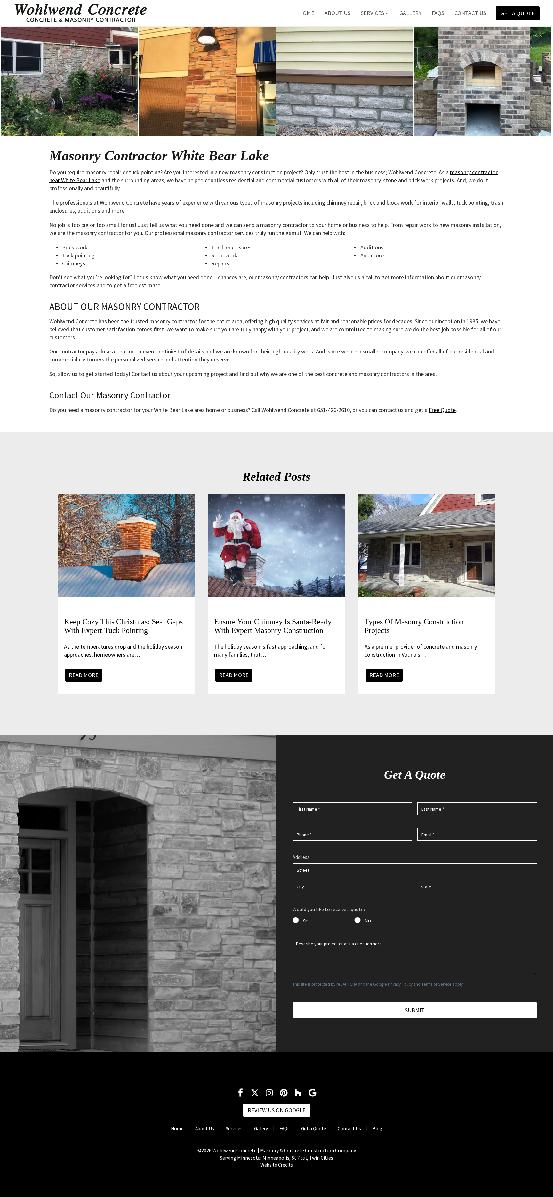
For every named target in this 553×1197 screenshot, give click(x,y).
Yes (306, 920)
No (368, 920)
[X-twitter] (255, 1093)
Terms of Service (436, 984)
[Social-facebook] (240, 1093)
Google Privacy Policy (393, 984)
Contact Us (470, 13)
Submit (415, 1010)
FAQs (438, 13)
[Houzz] (298, 1093)
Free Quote (442, 410)
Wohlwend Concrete (234, 1150)
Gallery (410, 13)
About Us (337, 13)
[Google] (313, 1093)
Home (306, 13)
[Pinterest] (284, 1093)
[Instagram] (269, 1093)
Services (372, 13)
